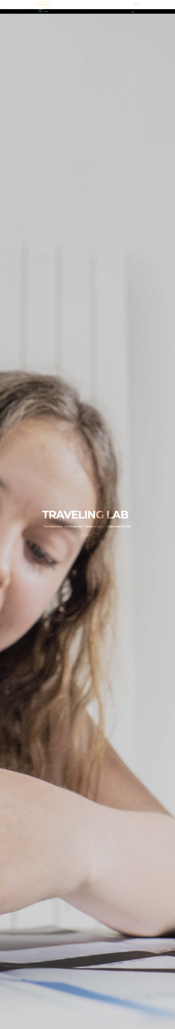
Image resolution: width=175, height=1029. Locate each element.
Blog (46, 11)
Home (40, 11)
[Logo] (43, 4)
